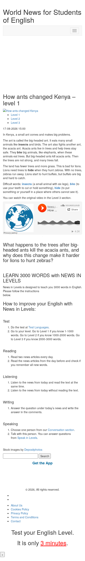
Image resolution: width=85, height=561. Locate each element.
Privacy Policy (19, 513)
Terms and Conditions (24, 517)
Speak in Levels (27, 438)
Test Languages (38, 327)
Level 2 (15, 119)
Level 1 (15, 115)
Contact (16, 521)
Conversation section (61, 430)
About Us (16, 505)
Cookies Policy (20, 509)
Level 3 (15, 123)
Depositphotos (33, 449)
